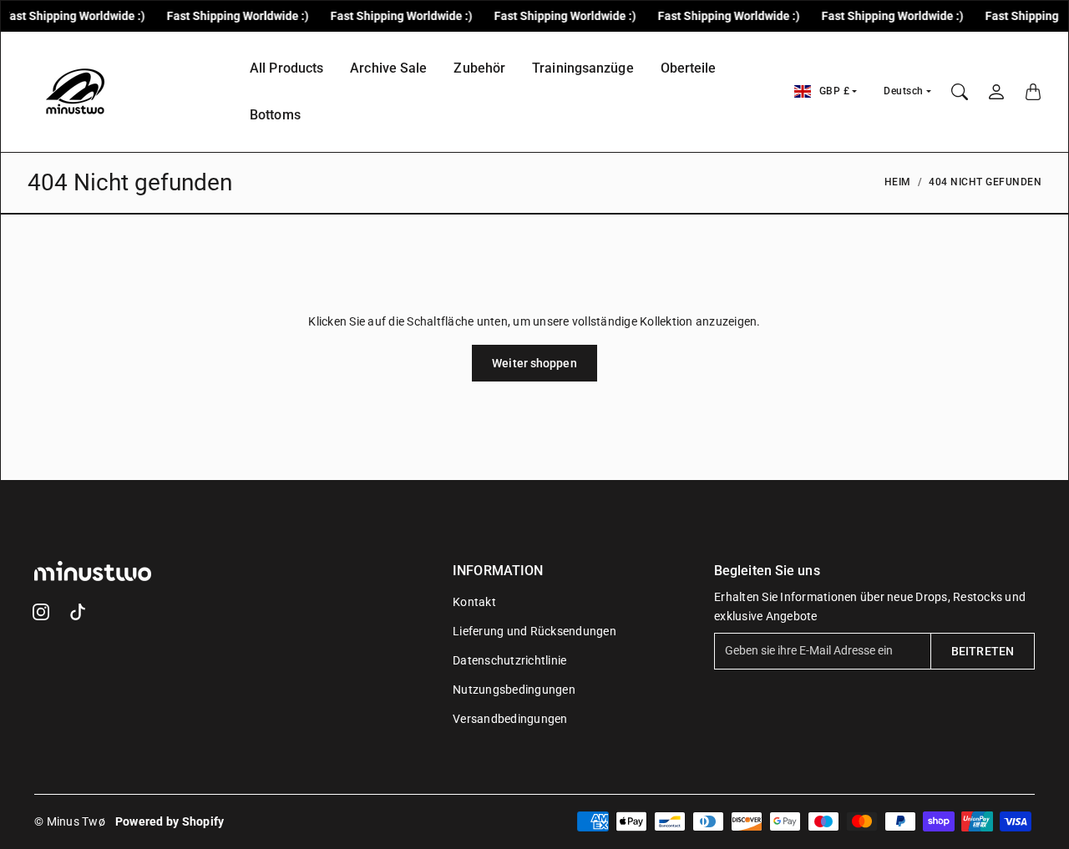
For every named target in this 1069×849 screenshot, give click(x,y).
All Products (286, 68)
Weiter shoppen (534, 363)
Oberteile (689, 68)
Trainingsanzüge (583, 68)
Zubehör (479, 68)
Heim (897, 182)
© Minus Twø (69, 821)
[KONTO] (996, 91)
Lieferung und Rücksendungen (534, 631)
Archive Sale (388, 68)
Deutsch (904, 91)
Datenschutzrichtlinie (509, 660)
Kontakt (474, 602)
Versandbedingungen (510, 718)
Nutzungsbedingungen (514, 689)
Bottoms (275, 115)
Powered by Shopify (170, 821)
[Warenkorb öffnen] (1033, 91)
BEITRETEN (982, 651)
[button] (41, 612)
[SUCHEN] (959, 91)
